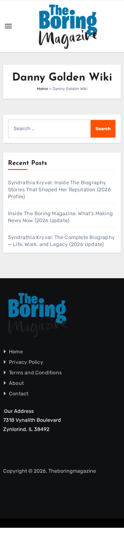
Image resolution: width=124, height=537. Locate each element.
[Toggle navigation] (8, 26)
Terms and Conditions (35, 373)
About (16, 383)
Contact (18, 394)
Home (42, 88)
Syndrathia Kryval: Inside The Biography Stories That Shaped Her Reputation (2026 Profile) (59, 190)
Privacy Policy (26, 362)
